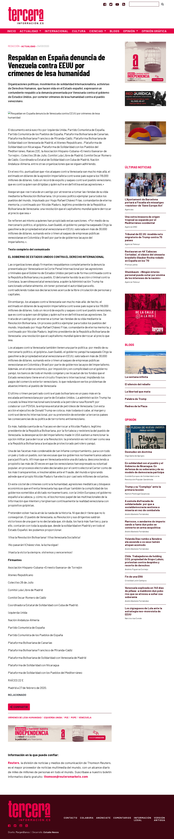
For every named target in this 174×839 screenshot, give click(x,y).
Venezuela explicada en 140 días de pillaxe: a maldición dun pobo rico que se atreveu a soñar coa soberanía (144, 592)
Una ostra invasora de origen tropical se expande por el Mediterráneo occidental (142, 219)
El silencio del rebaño (137, 384)
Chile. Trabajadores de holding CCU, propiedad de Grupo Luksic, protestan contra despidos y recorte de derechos (144, 561)
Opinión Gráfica (154, 31)
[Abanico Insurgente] (145, 137)
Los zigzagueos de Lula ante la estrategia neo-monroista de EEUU (143, 611)
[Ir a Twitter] (110, 4)
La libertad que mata (137, 391)
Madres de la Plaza (136, 406)
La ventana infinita (136, 376)
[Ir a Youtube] (117, 4)
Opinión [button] (129, 31)
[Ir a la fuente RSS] (123, 4)
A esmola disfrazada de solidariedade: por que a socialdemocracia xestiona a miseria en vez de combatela (142, 505)
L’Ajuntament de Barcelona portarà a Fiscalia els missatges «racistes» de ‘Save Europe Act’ (144, 202)
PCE (66, 717)
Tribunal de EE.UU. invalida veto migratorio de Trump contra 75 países (144, 237)
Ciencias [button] (96, 31)
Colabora (86, 817)
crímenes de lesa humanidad (24, 717)
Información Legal (142, 818)
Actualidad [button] (29, 31)
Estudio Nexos (51, 832)
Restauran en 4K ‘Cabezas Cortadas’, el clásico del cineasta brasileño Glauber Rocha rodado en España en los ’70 (145, 256)
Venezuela (85, 717)
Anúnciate (103, 817)
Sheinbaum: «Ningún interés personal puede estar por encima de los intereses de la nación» (145, 274)
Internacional (56, 31)
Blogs (114, 31)
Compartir (20, 706)
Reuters (13, 763)
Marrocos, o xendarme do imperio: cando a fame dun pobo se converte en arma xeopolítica (145, 524)
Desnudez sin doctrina (138, 451)
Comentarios (122, 817)
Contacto (70, 817)
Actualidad (28, 46)
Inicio (11, 31)
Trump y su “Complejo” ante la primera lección (143, 488)
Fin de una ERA (134, 576)
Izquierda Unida (53, 717)
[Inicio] (26, 15)
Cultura (79, 31)
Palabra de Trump (135, 398)
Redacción (13, 46)
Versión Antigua (159, 818)
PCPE (73, 717)
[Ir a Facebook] (104, 4)
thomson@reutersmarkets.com (66, 776)
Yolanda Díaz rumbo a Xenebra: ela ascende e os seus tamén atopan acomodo (143, 541)
